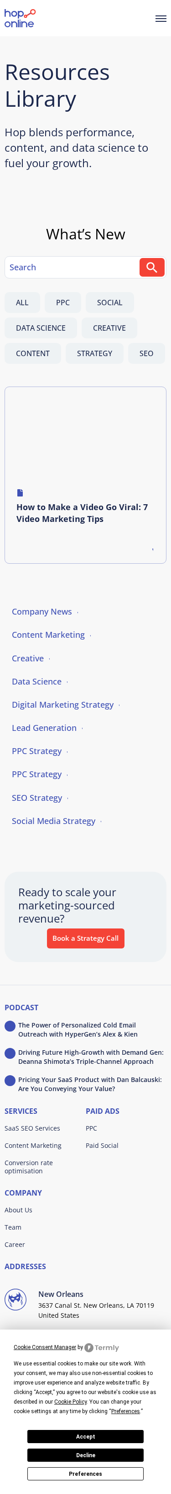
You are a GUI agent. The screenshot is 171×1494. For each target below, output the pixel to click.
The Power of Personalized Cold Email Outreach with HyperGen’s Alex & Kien (78, 1029)
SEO (147, 353)
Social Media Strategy (53, 820)
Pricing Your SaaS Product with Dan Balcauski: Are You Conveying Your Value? (90, 1084)
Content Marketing (48, 634)
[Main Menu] (160, 18)
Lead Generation (44, 727)
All (22, 303)
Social (110, 303)
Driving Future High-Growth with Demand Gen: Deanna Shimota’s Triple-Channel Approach (91, 1057)
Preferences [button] (125, 1411)
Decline (85, 1455)
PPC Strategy (37, 750)
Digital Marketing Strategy (63, 704)
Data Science (41, 328)
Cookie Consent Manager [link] (45, 1347)
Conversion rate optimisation (29, 1166)
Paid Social (102, 1145)
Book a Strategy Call (85, 938)
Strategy (94, 353)
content (33, 353)
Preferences (85, 1474)
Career (15, 1244)
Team (13, 1227)
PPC (63, 303)
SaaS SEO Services (32, 1128)
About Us (18, 1210)
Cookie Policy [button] (70, 1402)
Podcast (21, 1008)
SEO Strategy (37, 797)
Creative (109, 328)
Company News (42, 611)
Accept (85, 1437)
